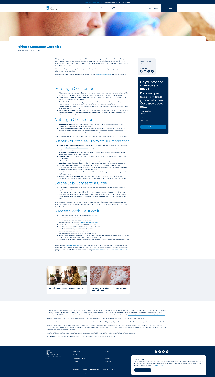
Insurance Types (146, 111)
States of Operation (94, 369)
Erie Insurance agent (72, 245)
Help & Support (102, 8)
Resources (92, 8)
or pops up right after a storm (90, 222)
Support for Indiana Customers (94, 2)
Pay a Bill (75, 361)
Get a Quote (76, 351)
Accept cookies (141, 370)
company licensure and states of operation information (146, 315)
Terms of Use (105, 369)
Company (127, 8)
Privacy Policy (76, 369)
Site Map (113, 369)
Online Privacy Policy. (157, 365)
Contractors (144, 64)
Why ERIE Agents (115, 8)
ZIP (142, 118)
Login (156, 8)
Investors (107, 358)
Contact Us (108, 355)
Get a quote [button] (152, 127)
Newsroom (108, 361)
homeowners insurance (104, 74)
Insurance (83, 8)
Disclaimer (84, 369)
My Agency (169, 8)
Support (107, 351)
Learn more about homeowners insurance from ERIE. (110, 250)
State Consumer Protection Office (77, 148)
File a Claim (76, 355)
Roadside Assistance (79, 358)
